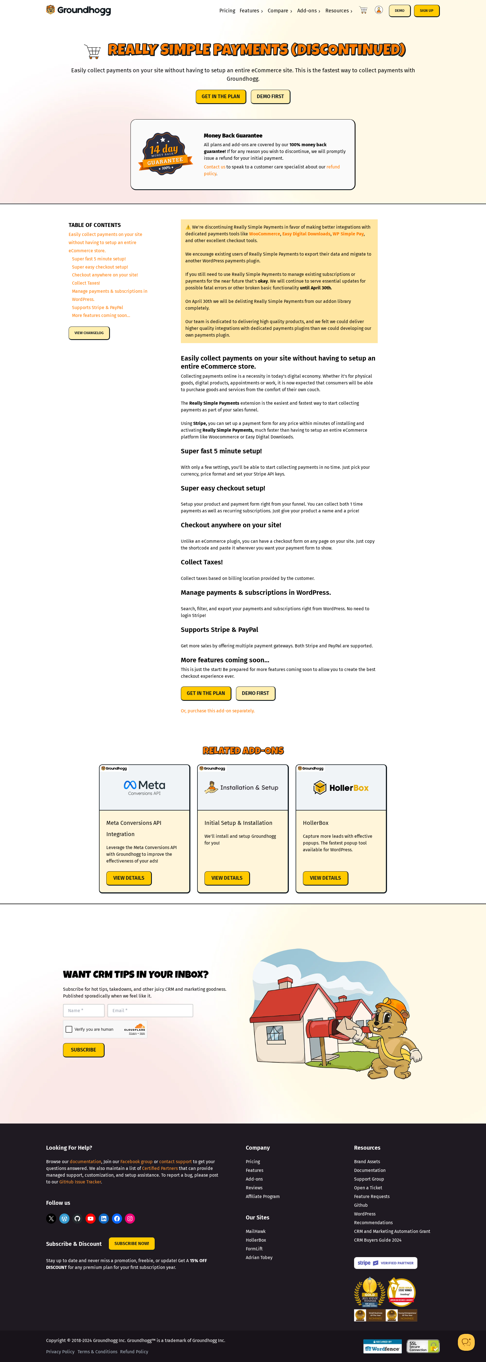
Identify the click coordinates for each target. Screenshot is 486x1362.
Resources (337, 11)
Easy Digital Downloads (306, 234)
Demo (399, 10)
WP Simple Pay (348, 234)
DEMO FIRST (270, 96)
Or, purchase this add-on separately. (218, 710)
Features (249, 11)
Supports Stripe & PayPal (97, 307)
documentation (85, 1161)
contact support (175, 1161)
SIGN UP (426, 10)
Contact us (214, 167)
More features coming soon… (101, 315)
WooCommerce (264, 234)
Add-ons (307, 11)
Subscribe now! (131, 1243)
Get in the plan (221, 96)
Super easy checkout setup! (100, 266)
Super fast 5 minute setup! (99, 259)
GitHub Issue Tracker (80, 1182)
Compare (278, 11)
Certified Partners (160, 1168)
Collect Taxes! (86, 283)
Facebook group (136, 1161)
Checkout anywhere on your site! (105, 275)
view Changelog (89, 333)
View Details (132, 880)
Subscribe (83, 1050)
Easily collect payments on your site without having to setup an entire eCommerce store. (105, 242)
